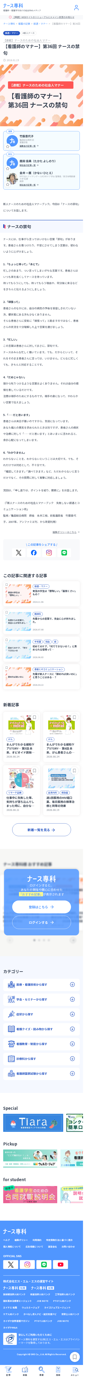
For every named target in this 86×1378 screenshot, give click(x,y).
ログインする (38, 922)
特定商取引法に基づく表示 (59, 1240)
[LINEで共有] (64, 552)
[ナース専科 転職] (14, 1288)
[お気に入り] (7, 146)
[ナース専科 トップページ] (14, 1231)
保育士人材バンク (70, 1314)
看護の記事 (24, 23)
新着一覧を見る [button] (39, 829)
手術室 (37, 641)
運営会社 (52, 1246)
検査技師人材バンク (40, 1294)
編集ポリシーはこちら (65, 532)
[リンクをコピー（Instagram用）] (49, 552)
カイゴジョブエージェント (57, 1307)
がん (10, 739)
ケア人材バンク (11, 1314)
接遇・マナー (40, 23)
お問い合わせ (68, 1246)
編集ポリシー (21, 1240)
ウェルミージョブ (30, 1307)
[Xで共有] (18, 552)
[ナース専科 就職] (42, 1288)
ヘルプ (6, 1240)
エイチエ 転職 (10, 1307)
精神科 (37, 613)
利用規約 (37, 1240)
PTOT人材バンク (62, 1301)
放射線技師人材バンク (14, 1294)
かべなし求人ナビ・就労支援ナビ (40, 1314)
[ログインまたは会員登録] (76, 7)
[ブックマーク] (6, 584)
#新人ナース (29, 32)
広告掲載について (34, 1246)
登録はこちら (38, 907)
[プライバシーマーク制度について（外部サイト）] (10, 1339)
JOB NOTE (42, 1301)
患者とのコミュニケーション (48, 669)
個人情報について (12, 1246)
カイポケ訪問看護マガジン (16, 1321)
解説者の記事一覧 (28, 165)
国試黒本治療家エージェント (17, 1301)
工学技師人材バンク (65, 1294)
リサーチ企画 (14, 792)
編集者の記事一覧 (28, 145)
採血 (47, 641)
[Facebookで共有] (34, 552)
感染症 (64, 792)
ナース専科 (9, 23)
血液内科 (52, 792)
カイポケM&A (10, 1327)
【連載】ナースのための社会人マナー (27, 40)
